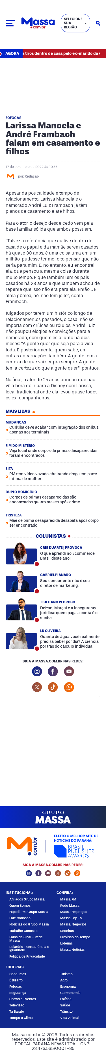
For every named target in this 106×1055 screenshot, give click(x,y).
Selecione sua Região (73, 23)
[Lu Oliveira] (21, 638)
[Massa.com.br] (38, 23)
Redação (32, 176)
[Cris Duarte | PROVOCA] (21, 553)
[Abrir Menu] (10, 23)
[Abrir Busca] (98, 23)
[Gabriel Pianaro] (21, 581)
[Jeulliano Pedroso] (21, 609)
